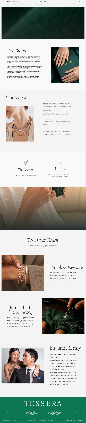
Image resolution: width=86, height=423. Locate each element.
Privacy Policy (51, 420)
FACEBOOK (4, 420)
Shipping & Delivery (31, 420)
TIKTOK (14, 420)
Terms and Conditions (41, 420)
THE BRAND (68, 4)
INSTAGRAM (9, 420)
